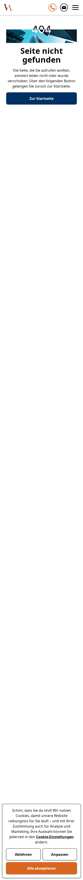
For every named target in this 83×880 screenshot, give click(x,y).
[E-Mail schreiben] (64, 7)
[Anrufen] (52, 7)
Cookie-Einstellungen (55, 836)
